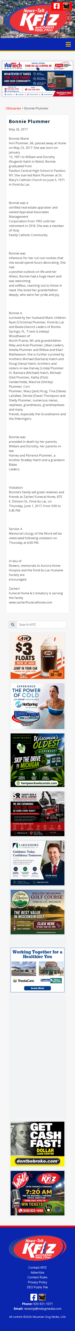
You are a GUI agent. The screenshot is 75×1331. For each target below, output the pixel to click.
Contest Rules (38, 1277)
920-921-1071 (37, 1304)
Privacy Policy (37, 1282)
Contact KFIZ (37, 1267)
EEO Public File (37, 1287)
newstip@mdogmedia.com (37, 1309)
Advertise (37, 1272)
